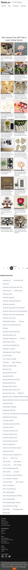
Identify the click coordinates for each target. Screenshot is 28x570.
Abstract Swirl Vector (9, 342)
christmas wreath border (10, 431)
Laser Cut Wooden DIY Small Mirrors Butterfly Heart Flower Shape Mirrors (7, 116)
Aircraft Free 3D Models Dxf (11, 345)
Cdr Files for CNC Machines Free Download (15, 414)
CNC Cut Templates (8, 485)
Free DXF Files (4, 522)
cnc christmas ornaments (10, 478)
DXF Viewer (4, 541)
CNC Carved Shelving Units (10, 468)
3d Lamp (21, 321)
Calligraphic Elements (9, 410)
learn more (23, 566)
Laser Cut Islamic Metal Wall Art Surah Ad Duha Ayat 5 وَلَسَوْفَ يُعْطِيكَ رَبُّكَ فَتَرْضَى (7, 193)
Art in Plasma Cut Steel (9, 359)
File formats (15, 6)
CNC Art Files (6, 461)
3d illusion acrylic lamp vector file (12, 287)
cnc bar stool (6, 465)
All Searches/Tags (5, 525)
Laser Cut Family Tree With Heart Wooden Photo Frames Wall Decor (20, 231)
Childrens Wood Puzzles (10, 417)
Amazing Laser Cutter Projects (12, 352)
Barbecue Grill (7, 369)
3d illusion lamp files (9, 304)
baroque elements (8, 376)
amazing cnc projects (9, 349)
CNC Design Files (18, 509)
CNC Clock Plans (7, 482)
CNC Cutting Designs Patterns (11, 502)
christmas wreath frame (10, 434)
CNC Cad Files (18, 465)
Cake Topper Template (9, 407)
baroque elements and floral (11, 379)
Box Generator (5, 538)
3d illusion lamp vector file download (13, 308)
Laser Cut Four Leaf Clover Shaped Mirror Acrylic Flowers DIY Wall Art (7, 97)
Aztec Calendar (16, 362)
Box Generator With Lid (7, 539)
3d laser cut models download (12, 325)
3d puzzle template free (10, 338)
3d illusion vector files (9, 318)
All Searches (6, 513)
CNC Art (5, 458)
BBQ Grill (20, 393)
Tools (9, 6)
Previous (14, 266)
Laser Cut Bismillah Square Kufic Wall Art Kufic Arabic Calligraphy (20, 193)
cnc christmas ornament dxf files (12, 475)
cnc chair (16, 472)
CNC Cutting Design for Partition (12, 496)
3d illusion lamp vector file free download (15, 311)
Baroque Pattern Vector (10, 386)
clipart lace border (8, 451)
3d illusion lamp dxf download (11, 301)
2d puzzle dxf (7, 280)
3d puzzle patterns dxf (9, 335)
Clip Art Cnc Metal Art (9, 444)
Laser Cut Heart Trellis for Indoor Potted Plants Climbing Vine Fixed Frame (20, 78)
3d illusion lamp (7, 294)
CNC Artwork (17, 461)
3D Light (5, 328)
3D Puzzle (23, 6)
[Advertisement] (14, 22)
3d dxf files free (18, 280)
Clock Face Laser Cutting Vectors (12, 455)
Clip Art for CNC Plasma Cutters (12, 448)
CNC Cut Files (19, 482)
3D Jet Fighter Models (9, 321)
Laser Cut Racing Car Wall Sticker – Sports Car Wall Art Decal (7, 59)
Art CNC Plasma (7, 355)
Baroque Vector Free (9, 393)
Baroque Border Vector (9, 373)
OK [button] (14, 568)
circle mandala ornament (10, 441)
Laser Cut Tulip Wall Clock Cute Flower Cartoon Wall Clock (20, 212)
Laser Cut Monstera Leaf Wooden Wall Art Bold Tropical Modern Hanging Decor (7, 154)
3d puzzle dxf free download (11, 331)
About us (3, 530)
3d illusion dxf (7, 290)
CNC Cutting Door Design (10, 506)
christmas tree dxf (8, 427)
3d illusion (6, 284)
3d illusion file (18, 290)
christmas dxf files (8, 420)
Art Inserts (6, 362)
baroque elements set (9, 383)
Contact (3, 533)
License (3, 547)
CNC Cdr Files (7, 472)
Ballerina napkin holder (9, 366)
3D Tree (22, 338)
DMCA (2, 551)
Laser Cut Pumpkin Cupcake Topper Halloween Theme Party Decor (20, 174)
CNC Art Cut (14, 458)
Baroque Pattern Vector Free (11, 390)
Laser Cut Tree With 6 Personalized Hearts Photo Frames (6, 212)
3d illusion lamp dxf (8, 297)
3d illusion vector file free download (13, 314)
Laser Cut (3, 6)
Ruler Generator (5, 543)
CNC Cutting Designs (9, 499)
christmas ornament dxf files (11, 424)
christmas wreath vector (10, 437)
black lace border (8, 403)
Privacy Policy (4, 549)
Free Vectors (4, 523)
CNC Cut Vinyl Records (9, 489)
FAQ (2, 531)
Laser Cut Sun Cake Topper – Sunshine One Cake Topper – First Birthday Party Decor (20, 59)
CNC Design (6, 509)
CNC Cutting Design (8, 492)
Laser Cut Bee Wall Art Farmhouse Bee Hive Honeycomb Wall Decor (6, 78)
